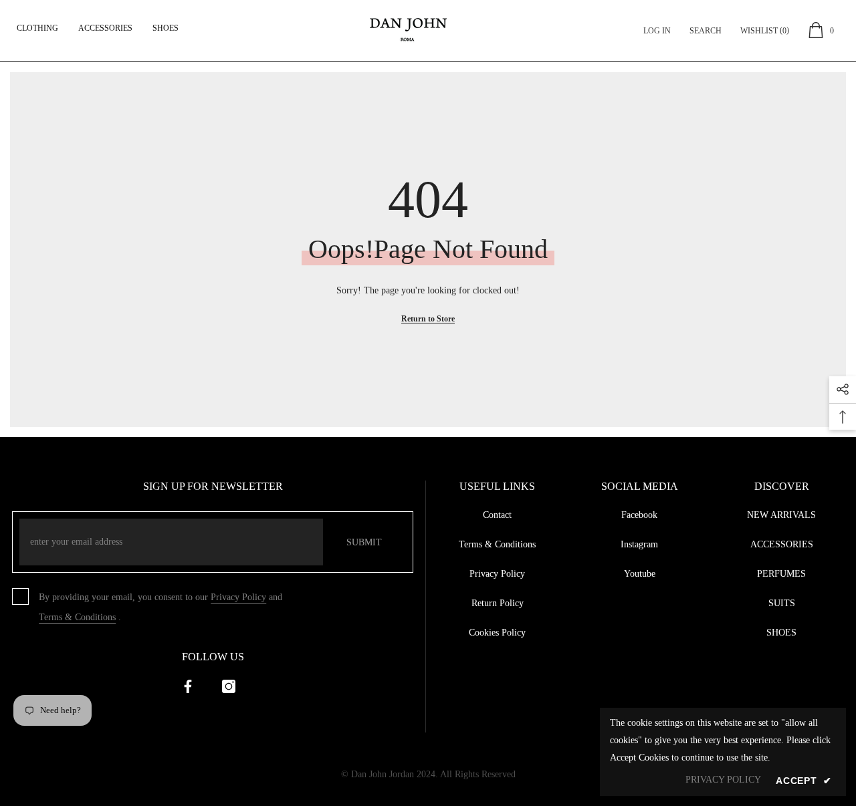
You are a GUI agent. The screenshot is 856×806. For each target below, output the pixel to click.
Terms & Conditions (77, 617)
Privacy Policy (238, 597)
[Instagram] (228, 686)
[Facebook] (188, 686)
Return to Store (428, 318)
